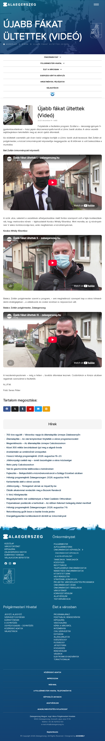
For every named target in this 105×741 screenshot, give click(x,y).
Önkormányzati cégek (65, 585)
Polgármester (61, 544)
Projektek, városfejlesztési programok (74, 582)
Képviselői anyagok (52, 697)
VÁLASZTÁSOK (52, 88)
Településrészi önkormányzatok (70, 568)
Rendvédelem (60, 651)
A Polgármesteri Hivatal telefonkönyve (52, 691)
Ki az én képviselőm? (63, 556)
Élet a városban (51, 69)
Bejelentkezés (52, 732)
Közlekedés (59, 648)
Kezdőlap (11, 44)
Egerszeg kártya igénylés (52, 76)
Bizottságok (60, 565)
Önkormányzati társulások (68, 588)
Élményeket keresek (14, 555)
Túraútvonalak (62, 659)
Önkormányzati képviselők (67, 550)
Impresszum (52, 678)
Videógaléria (60, 623)
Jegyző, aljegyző (13, 614)
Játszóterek (60, 645)
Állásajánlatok (62, 637)
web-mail (53, 685)
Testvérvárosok (62, 599)
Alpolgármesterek (63, 547)
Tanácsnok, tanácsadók (66, 560)
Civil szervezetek (62, 631)
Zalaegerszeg (19, 4)
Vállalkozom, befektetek (16, 558)
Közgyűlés (59, 562)
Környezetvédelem (63, 593)
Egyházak (59, 634)
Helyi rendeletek (62, 577)
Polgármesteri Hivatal (51, 63)
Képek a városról (62, 626)
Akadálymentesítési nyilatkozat (52, 709)
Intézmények (60, 629)
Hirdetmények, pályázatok (52, 82)
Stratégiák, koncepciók (65, 579)
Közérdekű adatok (13, 629)
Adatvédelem (52, 703)
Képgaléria (9, 549)
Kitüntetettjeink (62, 574)
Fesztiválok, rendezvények (67, 617)
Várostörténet (12, 546)
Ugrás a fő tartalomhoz (95, 1)
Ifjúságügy (59, 643)
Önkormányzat (51, 57)
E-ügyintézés (10, 623)
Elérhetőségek (11, 620)
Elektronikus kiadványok (66, 657)
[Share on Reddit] (30, 409)
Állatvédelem (60, 596)
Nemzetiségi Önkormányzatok (69, 571)
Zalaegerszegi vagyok (15, 552)
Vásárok (58, 654)
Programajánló (62, 614)
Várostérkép (60, 591)
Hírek (25, 44)
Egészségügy (60, 640)
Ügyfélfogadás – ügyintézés (18, 626)
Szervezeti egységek (14, 617)
